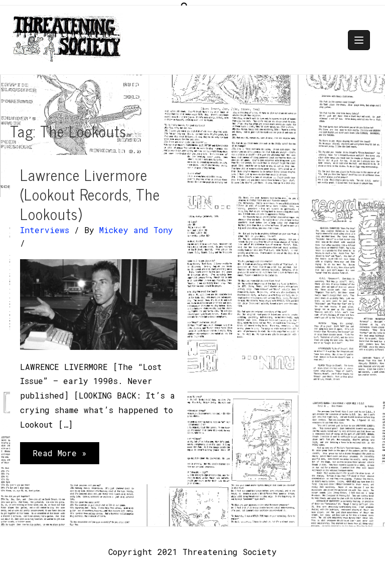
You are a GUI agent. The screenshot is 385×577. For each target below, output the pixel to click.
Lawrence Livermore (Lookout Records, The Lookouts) (90, 194)
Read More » (59, 456)
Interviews (44, 230)
